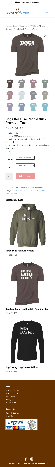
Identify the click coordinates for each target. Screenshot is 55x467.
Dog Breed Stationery (15, 390)
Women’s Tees (12, 393)
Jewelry (8, 399)
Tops (8, 193)
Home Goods (11, 402)
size (11, 167)
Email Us (9, 416)
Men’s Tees (10, 396)
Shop (15, 26)
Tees (43, 190)
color (10, 159)
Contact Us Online (13, 413)
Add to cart (25, 176)
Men (21, 26)
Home (8, 26)
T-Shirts (34, 26)
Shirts (27, 26)
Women (14, 193)
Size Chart (10, 151)
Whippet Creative (39, 463)
